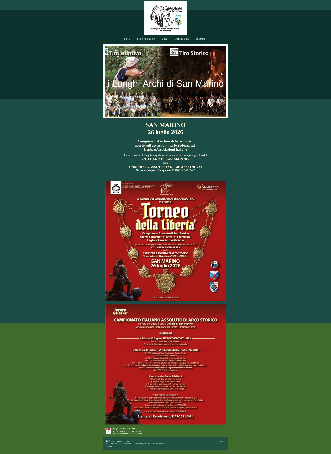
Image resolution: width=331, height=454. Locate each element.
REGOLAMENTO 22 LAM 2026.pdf (127, 431)
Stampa (112, 441)
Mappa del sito (123, 441)
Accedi (222, 441)
